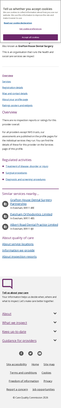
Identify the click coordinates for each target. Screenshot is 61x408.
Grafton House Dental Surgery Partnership (31, 202)
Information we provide (18, 250)
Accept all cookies (30, 37)
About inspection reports (19, 257)
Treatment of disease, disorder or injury (27, 166)
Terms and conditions (23, 372)
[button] (30, 314)
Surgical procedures (16, 172)
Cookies (46, 372)
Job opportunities (44, 389)
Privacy (48, 381)
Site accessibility (16, 364)
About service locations (18, 244)
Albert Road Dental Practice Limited (34, 225)
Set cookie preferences (30, 28)
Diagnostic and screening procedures (26, 179)
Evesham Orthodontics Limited (31, 214)
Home (35, 364)
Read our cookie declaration (18, 23)
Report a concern (17, 389)
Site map (49, 364)
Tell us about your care (15, 292)
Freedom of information (24, 381)
